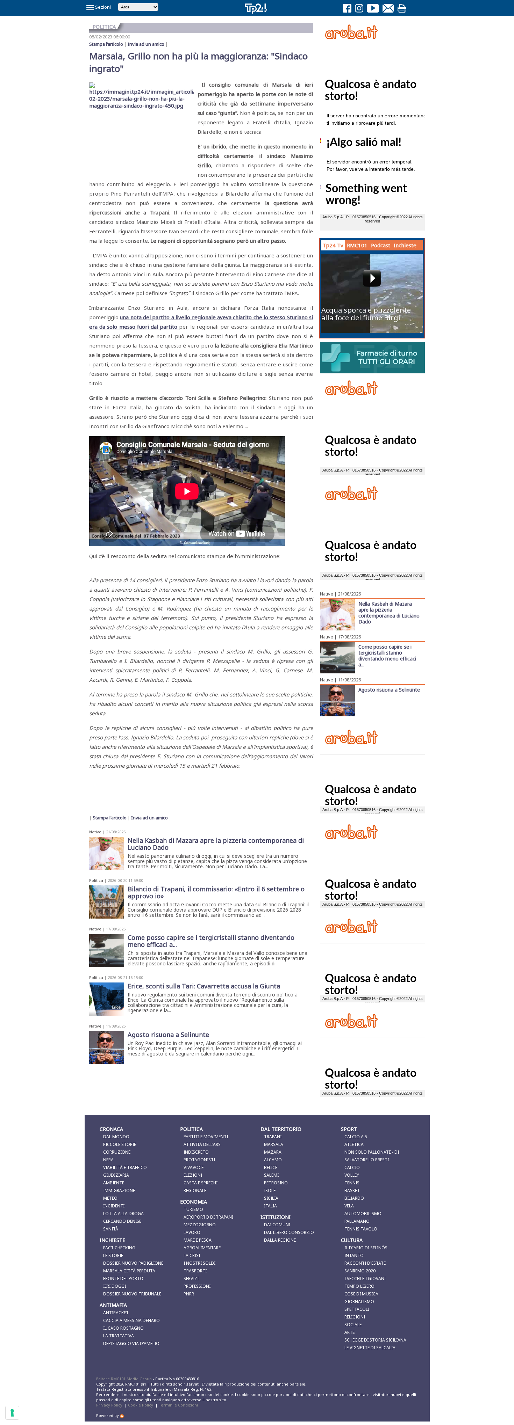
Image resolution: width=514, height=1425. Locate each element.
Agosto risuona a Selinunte (389, 689)
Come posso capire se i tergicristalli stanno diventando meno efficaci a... (387, 655)
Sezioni (102, 7)
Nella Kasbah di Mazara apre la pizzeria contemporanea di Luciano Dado (389, 612)
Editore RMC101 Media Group (124, 1378)
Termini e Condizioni (178, 1405)
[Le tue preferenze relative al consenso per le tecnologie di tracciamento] (12, 1412)
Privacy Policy (109, 1405)
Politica (96, 880)
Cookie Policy (140, 1405)
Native (95, 831)
